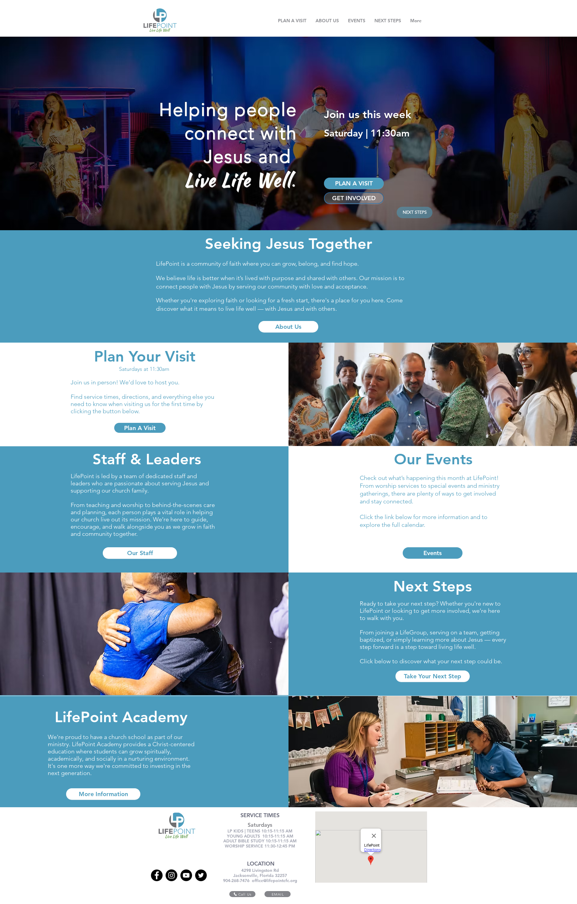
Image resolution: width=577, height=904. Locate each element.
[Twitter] (201, 875)
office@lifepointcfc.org (274, 880)
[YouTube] (186, 875)
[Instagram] (171, 875)
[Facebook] (157, 875)
